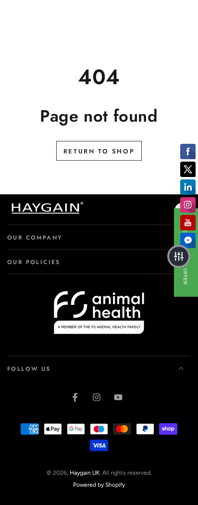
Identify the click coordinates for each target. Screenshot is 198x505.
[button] (178, 256)
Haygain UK (84, 472)
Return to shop (99, 151)
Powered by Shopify (99, 484)
